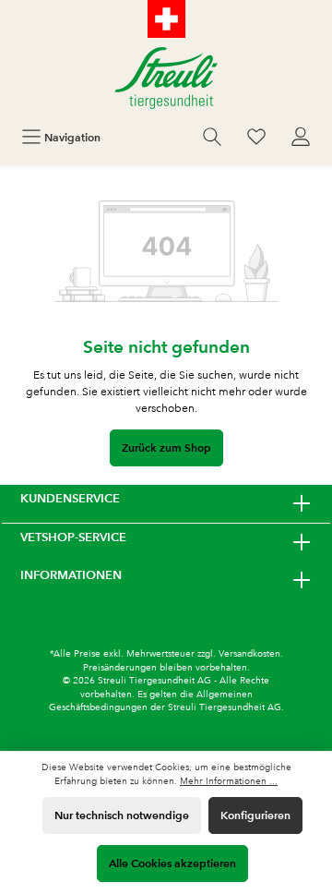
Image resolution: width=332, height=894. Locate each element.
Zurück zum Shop (166, 447)
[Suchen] (212, 137)
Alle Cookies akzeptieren (172, 863)
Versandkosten (249, 653)
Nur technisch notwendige (121, 815)
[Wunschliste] (256, 137)
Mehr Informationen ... (229, 781)
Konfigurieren (255, 815)
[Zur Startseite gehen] (166, 78)
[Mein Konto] (301, 137)
